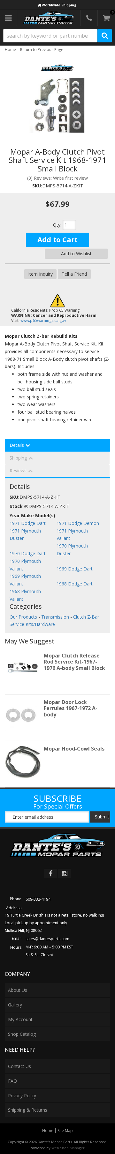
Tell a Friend (74, 274)
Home (10, 49)
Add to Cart (57, 239)
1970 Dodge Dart (28, 553)
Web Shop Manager (68, 1147)
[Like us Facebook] (50, 873)
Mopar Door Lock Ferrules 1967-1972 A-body (70, 708)
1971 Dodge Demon (78, 523)
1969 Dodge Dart (75, 569)
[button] (57, 35)
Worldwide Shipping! (59, 5)
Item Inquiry (40, 274)
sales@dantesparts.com (47, 938)
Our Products (23, 617)
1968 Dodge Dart (75, 584)
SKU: (37, 186)
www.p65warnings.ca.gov (43, 320)
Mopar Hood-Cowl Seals (74, 748)
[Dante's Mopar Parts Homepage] (48, 18)
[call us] (89, 18)
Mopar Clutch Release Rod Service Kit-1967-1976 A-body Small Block (74, 661)
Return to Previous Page (41, 49)
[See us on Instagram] (64, 873)
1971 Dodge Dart (28, 523)
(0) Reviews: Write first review (57, 178)
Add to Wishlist (76, 253)
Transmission (55, 617)
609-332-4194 (38, 899)
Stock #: (19, 506)
